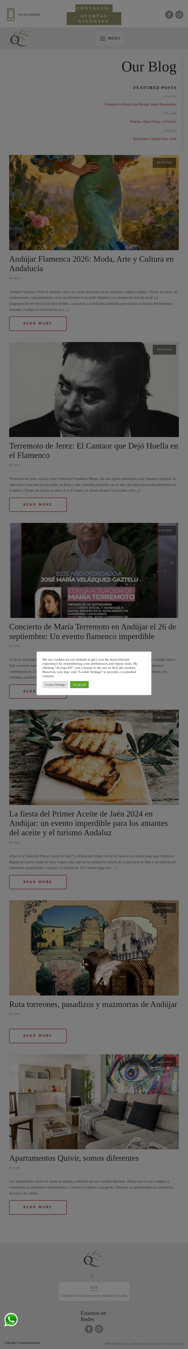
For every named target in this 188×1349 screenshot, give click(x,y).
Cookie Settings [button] (55, 684)
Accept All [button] (79, 684)
